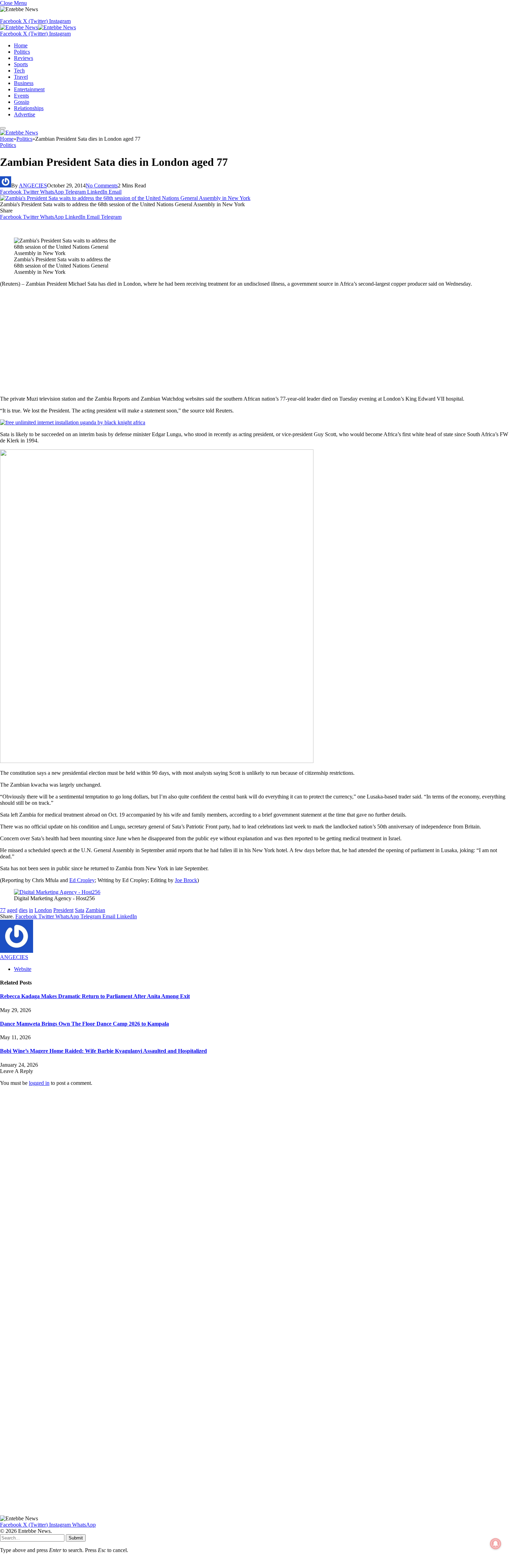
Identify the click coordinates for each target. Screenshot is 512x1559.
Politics (22, 52)
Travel (21, 77)
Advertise (24, 114)
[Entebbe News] (38, 27)
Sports (21, 64)
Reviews (23, 58)
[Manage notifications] (495, 1543)
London (43, 910)
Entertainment (29, 89)
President (63, 910)
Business (23, 83)
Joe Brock (186, 880)
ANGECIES (33, 185)
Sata (79, 910)
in (31, 910)
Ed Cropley (82, 880)
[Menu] (3, 128)
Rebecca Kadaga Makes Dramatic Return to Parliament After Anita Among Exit (95, 996)
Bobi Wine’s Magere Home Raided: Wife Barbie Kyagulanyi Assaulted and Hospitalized (103, 1051)
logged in (39, 1083)
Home (21, 45)
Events (21, 96)
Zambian (95, 910)
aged (12, 910)
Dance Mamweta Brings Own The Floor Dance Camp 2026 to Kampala (84, 1024)
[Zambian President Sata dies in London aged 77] (125, 198)
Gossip (21, 102)
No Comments (102, 185)
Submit (76, 1538)
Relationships (29, 108)
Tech (19, 71)
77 (3, 910)
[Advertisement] (256, 341)
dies (23, 910)
